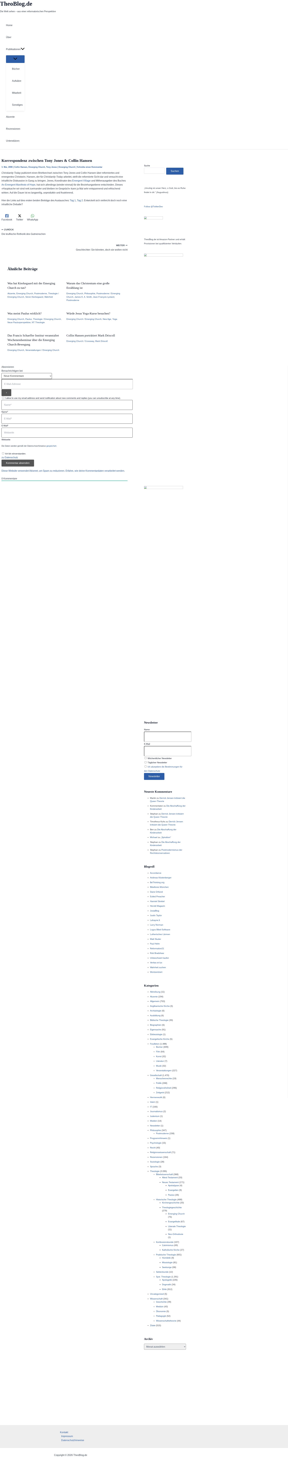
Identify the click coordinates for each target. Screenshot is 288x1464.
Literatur (160, 1061)
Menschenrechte (164, 1078)
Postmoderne (40, 293)
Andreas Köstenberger (160, 877)
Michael (153, 837)
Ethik (164, 1289)
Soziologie (155, 1162)
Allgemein (154, 1001)
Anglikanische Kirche (160, 1006)
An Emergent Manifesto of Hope (18, 184)
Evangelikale (174, 1221)
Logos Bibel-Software (160, 929)
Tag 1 (73, 200)
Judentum (154, 1116)
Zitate (152, 1325)
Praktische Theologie (166, 1254)
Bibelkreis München (159, 887)
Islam (152, 1102)
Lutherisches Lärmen (160, 934)
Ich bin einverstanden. (15, 453)
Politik (159, 1083)
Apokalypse (173, 1185)
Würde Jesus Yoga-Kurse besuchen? (88, 313)
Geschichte (161, 1302)
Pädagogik (161, 1316)
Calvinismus (167, 1245)
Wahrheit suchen (158, 967)
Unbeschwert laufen (159, 958)
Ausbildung (155, 1015)
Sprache (154, 1166)
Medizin (159, 1306)
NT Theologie (38, 322)
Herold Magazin (157, 906)
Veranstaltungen (33, 350)
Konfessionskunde (164, 1242)
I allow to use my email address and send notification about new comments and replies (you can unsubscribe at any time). (63, 398)
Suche (147, 165)
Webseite (6, 439)
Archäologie (155, 1010)
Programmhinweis (158, 1138)
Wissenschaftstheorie (166, 1321)
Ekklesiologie (156, 1034)
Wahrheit (48, 297)
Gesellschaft (156, 1075)
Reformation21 (157, 948)
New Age (107, 319)
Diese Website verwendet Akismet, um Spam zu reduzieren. (34, 471)
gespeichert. (51, 446)
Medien (153, 1121)
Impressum (67, 1436)
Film (158, 1051)
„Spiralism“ (166, 837)
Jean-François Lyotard (103, 297)
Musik (159, 1066)
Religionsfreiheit (163, 1088)
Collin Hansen (20, 167)
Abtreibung (155, 992)
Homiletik (166, 1258)
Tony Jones (51, 167)
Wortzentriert (156, 972)
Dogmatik (166, 1284)
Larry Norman (156, 925)
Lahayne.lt (155, 920)
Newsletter (155, 1125)
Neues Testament (170, 1182)
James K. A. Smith (83, 297)
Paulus (28, 319)
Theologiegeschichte (172, 1207)
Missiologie (167, 1262)
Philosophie (89, 293)
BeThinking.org (157, 882)
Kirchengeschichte (170, 1202)
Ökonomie (161, 1311)
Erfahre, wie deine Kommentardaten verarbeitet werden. (95, 471)
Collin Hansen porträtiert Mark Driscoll (90, 335)
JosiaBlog (154, 911)
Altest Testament (170, 1177)
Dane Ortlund (156, 892)
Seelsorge (167, 1267)
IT (151, 1107)
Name (147, 729)
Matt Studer (155, 939)
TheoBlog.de (16, 3)
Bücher (159, 1047)
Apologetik (167, 1280)
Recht (153, 1147)
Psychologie (155, 1143)
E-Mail (147, 744)
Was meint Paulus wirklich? (25, 313)
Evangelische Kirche (159, 1039)
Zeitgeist (160, 1092)
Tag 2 (80, 200)
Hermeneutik (156, 1097)
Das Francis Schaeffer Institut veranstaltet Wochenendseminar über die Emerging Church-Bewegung (33, 340)
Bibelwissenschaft (164, 1174)
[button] (23, 49)
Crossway (89, 341)
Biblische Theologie (159, 1020)
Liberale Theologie (177, 1226)
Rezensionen (156, 1157)
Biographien (155, 1025)
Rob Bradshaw (157, 953)
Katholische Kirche (171, 1250)
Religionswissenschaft (160, 1152)
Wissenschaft (156, 1299)
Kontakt (64, 1432)
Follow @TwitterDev (153, 206)
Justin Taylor (156, 915)
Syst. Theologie (163, 1276)
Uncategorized (157, 1294)
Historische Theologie (166, 1199)
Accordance (155, 873)
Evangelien (173, 1190)
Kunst (158, 1056)
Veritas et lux (156, 962)
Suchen (175, 171)
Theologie (53, 293)
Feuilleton (154, 1044)
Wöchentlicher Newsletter (159, 758)
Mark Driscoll (101, 341)
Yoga (114, 319)
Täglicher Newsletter (157, 762)
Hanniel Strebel (157, 901)
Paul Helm (155, 943)
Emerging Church (36, 167)
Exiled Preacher (157, 896)
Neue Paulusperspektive (19, 322)
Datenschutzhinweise (72, 1440)
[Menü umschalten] (15, 59)
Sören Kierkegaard (34, 297)
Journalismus (156, 1111)
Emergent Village (81, 180)
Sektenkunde (162, 1272)
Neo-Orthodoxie (175, 1234)
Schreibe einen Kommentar (89, 167)
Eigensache (155, 1029)
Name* (5, 412)
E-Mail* (5, 425)
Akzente (11, 293)
